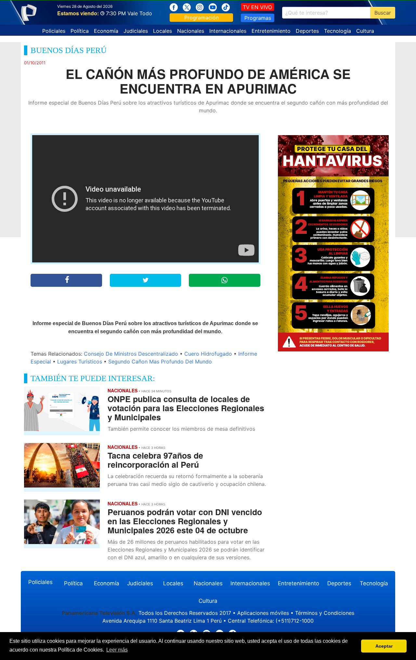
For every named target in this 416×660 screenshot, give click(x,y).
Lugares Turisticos (79, 361)
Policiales (53, 31)
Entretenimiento (271, 31)
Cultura (365, 31)
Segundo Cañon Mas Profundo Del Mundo (160, 361)
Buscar (382, 12)
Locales (162, 31)
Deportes (307, 31)
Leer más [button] (117, 650)
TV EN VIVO (257, 7)
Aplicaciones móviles (263, 613)
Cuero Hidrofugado (208, 353)
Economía (106, 31)
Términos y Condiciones (324, 613)
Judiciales (136, 31)
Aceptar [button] (384, 646)
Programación (201, 17)
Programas (257, 18)
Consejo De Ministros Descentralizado (131, 353)
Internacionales (227, 31)
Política (80, 31)
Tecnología (337, 31)
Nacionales (190, 31)
